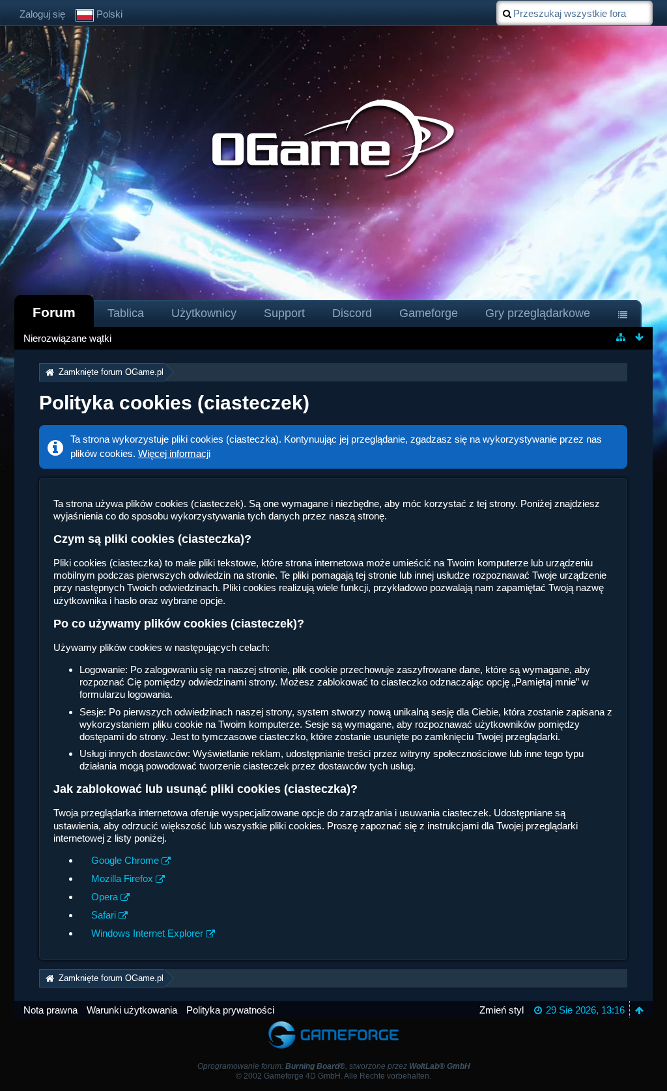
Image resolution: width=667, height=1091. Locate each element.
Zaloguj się (42, 14)
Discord (352, 313)
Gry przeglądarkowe (537, 313)
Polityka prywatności (230, 1009)
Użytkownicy (203, 313)
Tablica (125, 313)
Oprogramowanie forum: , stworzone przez (333, 1066)
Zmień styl (501, 1009)
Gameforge (428, 313)
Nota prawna (50, 1009)
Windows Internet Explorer (147, 933)
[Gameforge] (333, 1024)
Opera (104, 896)
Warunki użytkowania (132, 1009)
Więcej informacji (174, 453)
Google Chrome (125, 860)
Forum (54, 312)
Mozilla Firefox (122, 878)
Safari (103, 914)
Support (284, 313)
